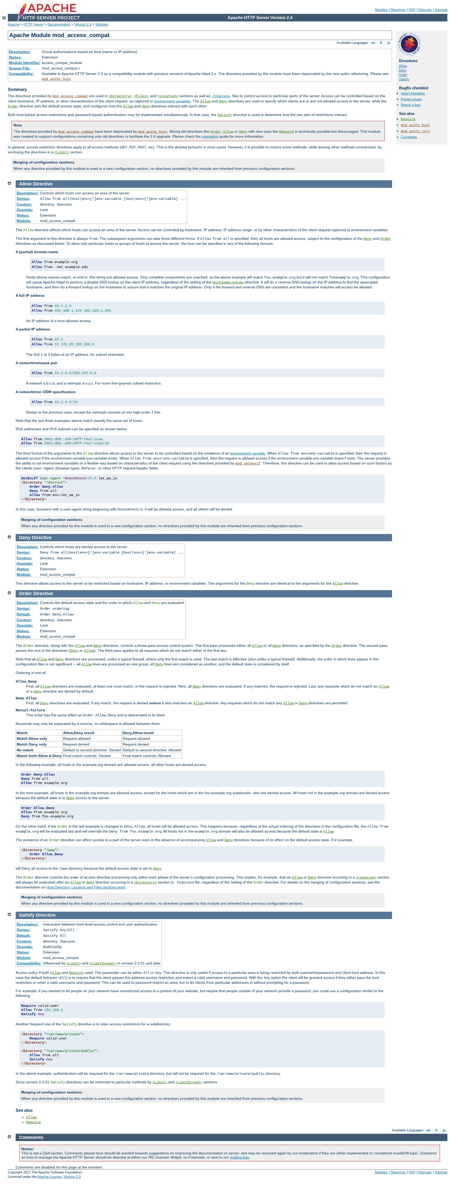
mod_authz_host (56, 79)
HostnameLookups (228, 282)
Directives (398, 10)
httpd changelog (413, 93)
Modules (381, 10)
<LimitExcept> (102, 963)
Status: (15, 57)
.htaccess (220, 96)
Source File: (19, 68)
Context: (24, 204)
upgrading (210, 136)
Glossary (425, 10)
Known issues (411, 99)
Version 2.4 (82, 24)
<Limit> (62, 152)
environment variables (172, 101)
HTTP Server (33, 24)
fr (381, 43)
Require (286, 132)
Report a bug (410, 105)
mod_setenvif (247, 463)
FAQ (412, 10)
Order (13, 106)
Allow (205, 101)
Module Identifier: (24, 63)
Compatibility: (21, 74)
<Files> (141, 96)
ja (388, 43)
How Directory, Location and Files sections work (85, 887)
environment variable (247, 453)
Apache (13, 24)
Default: (24, 614)
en (373, 43)
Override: (25, 210)
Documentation (59, 24)
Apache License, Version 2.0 (59, 1177)
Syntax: (23, 198)
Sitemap (441, 10)
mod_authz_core (415, 131)
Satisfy (224, 115)
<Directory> (120, 96)
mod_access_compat (70, 96)
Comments (409, 137)
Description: (20, 52)
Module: (24, 221)
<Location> (168, 96)
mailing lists (239, 1157)
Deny (223, 101)
